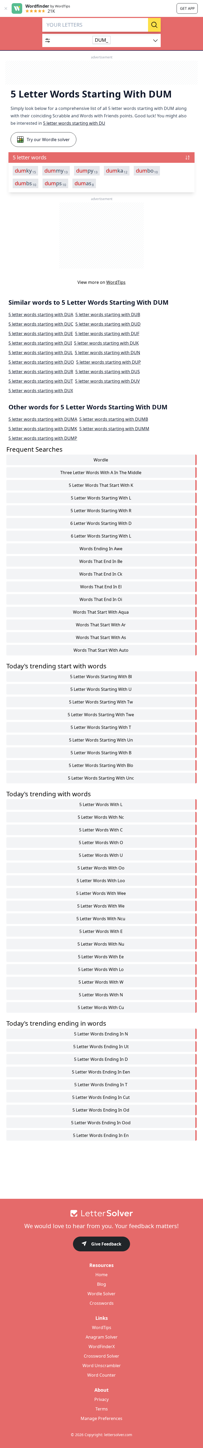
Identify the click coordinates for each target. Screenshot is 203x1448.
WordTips (116, 282)
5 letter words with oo (100, 868)
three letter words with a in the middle (100, 472)
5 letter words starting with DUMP (42, 438)
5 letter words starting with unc (101, 778)
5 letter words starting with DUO (41, 362)
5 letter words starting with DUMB (113, 419)
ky (25, 170)
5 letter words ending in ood (101, 1123)
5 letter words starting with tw (101, 702)
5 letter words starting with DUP (108, 362)
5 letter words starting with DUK (106, 343)
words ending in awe (101, 549)
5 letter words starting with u (101, 689)
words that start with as (101, 637)
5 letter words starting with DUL (40, 352)
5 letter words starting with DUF (107, 333)
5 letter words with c (101, 830)
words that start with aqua (101, 612)
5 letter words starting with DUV (107, 381)
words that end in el (101, 587)
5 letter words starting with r (101, 510)
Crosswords (102, 1303)
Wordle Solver (101, 1294)
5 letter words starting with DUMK (42, 429)
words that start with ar (101, 625)
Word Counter (101, 1375)
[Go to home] (101, 1213)
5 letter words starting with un (101, 740)
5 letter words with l (100, 804)
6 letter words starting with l (101, 536)
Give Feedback (106, 1244)
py (87, 170)
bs (25, 183)
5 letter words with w (101, 982)
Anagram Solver (102, 1337)
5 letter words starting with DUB (107, 314)
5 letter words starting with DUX (40, 391)
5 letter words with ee (101, 957)
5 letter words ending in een (101, 1072)
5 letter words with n (101, 995)
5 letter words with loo (101, 880)
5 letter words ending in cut (101, 1097)
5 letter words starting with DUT (40, 381)
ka (116, 170)
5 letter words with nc (101, 817)
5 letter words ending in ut (101, 1046)
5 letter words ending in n (101, 1034)
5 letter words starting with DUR (40, 371)
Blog (101, 1284)
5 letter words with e (101, 931)
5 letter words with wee (101, 893)
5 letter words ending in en (101, 1135)
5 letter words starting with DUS (107, 371)
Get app (187, 8)
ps (55, 183)
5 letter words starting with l (101, 498)
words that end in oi (101, 599)
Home (101, 1275)
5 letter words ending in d (101, 1059)
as (84, 183)
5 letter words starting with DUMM (114, 429)
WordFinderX (102, 1346)
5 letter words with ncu (100, 919)
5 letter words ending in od (100, 1110)
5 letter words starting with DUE (40, 333)
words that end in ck (100, 574)
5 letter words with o (101, 842)
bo (147, 170)
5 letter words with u (101, 855)
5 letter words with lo (101, 969)
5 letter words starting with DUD (108, 324)
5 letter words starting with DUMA (42, 419)
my (56, 170)
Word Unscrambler (101, 1365)
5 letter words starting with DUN (107, 352)
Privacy (101, 1399)
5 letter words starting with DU (74, 123)
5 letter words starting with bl (101, 676)
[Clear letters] (142, 25)
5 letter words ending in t (100, 1085)
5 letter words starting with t (101, 727)
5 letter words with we (100, 906)
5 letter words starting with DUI (40, 343)
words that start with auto (100, 650)
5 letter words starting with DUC (40, 324)
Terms (101, 1409)
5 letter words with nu (100, 944)
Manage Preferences (101, 1418)
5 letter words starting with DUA (40, 314)
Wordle (101, 460)
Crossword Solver (101, 1356)
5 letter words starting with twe (101, 715)
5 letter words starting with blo (101, 765)
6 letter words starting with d (101, 523)
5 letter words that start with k (101, 485)
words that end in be (100, 561)
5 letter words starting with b (101, 753)
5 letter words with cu (101, 1007)
